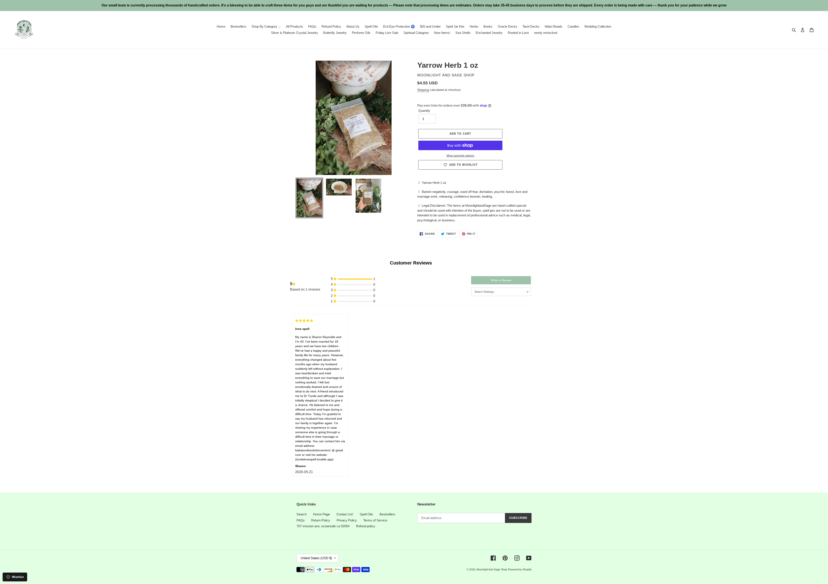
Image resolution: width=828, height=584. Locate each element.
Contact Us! (344, 514)
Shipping (423, 89)
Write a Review (501, 280)
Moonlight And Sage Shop (492, 569)
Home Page (321, 514)
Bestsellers (387, 514)
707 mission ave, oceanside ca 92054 (323, 526)
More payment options (460, 155)
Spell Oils (366, 514)
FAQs (300, 520)
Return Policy (320, 520)
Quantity (424, 110)
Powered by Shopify (520, 569)
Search (301, 514)
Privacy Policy (347, 520)
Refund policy (365, 526)
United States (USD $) (316, 558)
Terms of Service (375, 520)
